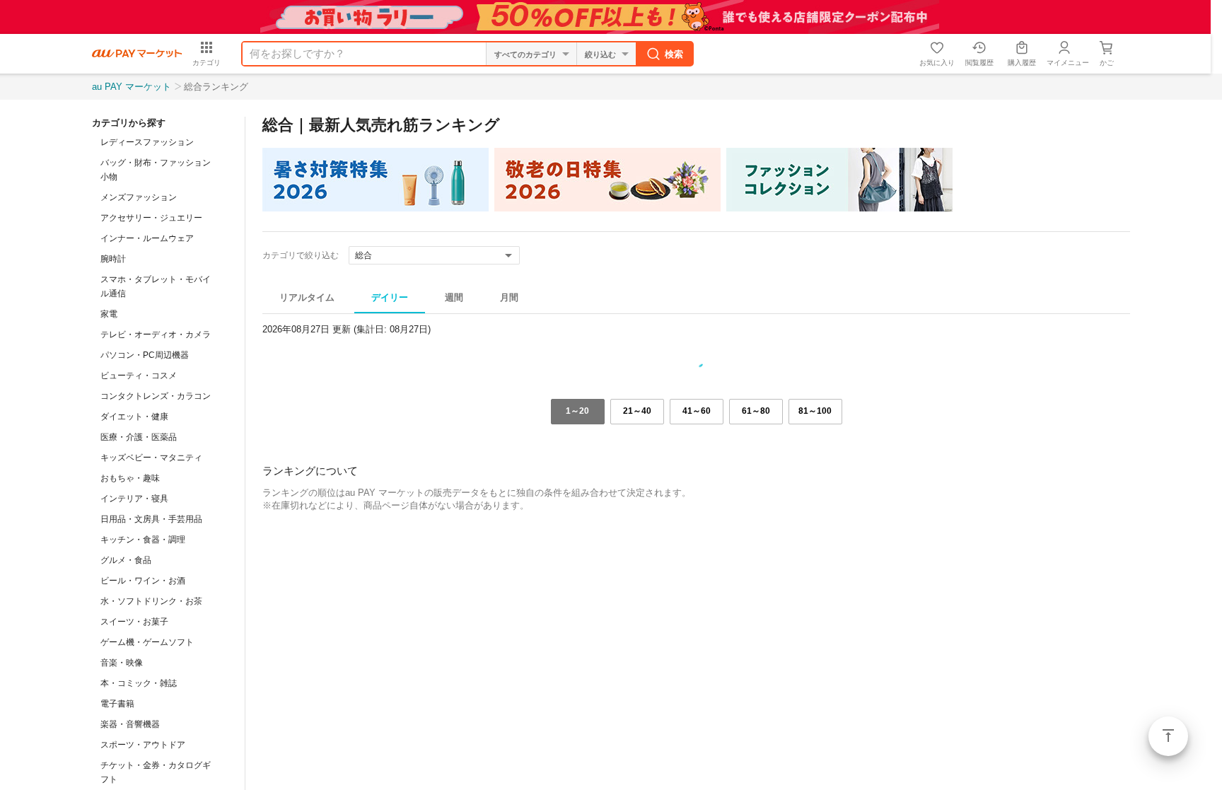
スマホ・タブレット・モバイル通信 (155, 286)
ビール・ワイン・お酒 (142, 581)
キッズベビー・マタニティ (151, 458)
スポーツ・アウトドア (142, 745)
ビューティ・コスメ (138, 376)
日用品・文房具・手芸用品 (151, 519)
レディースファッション (147, 142)
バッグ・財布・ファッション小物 (155, 170)
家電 (108, 314)
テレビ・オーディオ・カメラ (155, 334)
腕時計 (113, 259)
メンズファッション (138, 197)
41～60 (696, 411)
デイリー (389, 297)
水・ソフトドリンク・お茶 (151, 601)
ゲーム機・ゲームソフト (147, 642)
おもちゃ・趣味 (130, 478)
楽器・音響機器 (130, 724)
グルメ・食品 (125, 560)
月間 (509, 297)
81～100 (815, 411)
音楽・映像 (121, 663)
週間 (454, 297)
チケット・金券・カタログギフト (155, 772)
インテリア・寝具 (134, 499)
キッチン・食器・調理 (142, 540)
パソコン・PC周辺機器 (144, 355)
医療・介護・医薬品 (138, 437)
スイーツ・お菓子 (134, 622)
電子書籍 (117, 704)
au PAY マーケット (131, 86)
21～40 (637, 411)
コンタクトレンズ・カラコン (155, 396)
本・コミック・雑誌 (138, 683)
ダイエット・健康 (134, 417)
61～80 (756, 411)
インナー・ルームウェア (147, 238)
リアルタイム (306, 297)
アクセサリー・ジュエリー (151, 218)
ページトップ (1168, 736)
